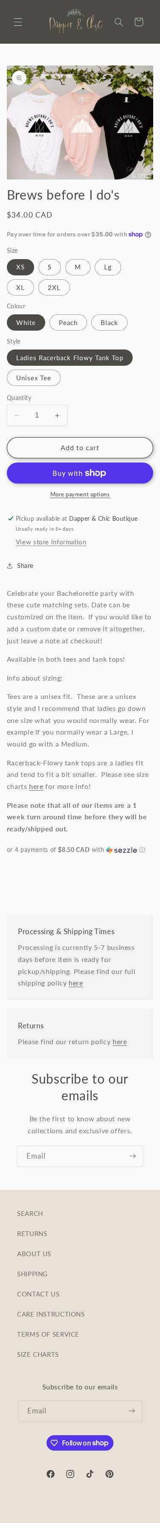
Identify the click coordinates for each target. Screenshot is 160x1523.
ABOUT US (34, 1253)
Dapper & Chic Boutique (65, 1517)
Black (109, 322)
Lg (108, 267)
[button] (18, 22)
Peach (68, 322)
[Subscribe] (133, 1156)
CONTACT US (38, 1294)
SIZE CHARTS (38, 1354)
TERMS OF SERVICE (48, 1334)
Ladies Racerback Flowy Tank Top (70, 357)
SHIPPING (32, 1274)
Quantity (19, 397)
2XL (54, 287)
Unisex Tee (34, 378)
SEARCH (30, 1213)
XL (20, 287)
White (26, 322)
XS (20, 267)
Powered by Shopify (123, 1517)
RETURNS (32, 1233)
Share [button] (25, 565)
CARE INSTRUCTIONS (51, 1314)
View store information (51, 542)
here (36, 786)
